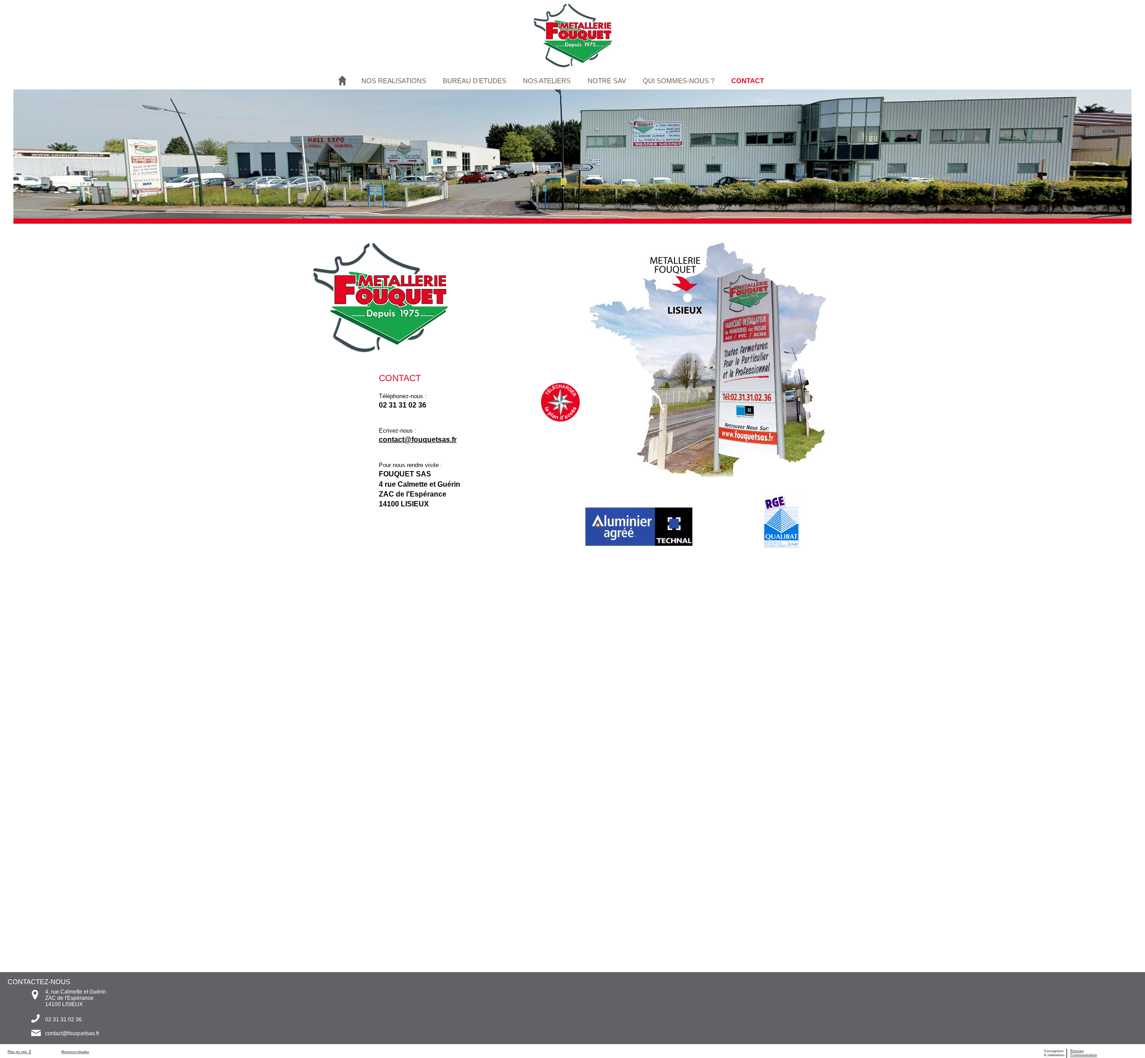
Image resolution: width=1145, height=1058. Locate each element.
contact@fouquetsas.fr (72, 1033)
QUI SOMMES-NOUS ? (678, 81)
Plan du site (19, 1052)
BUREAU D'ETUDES (474, 81)
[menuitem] (395, 80)
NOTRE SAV (607, 81)
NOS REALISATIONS (393, 81)
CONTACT (747, 81)
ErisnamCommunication (1083, 1053)
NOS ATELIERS (547, 81)
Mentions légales (75, 1052)
